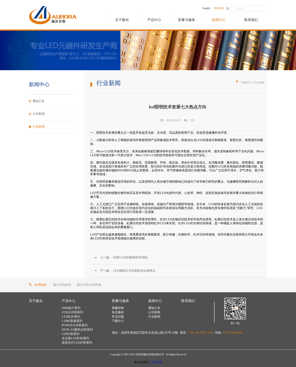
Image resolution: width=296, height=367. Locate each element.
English (206, 8)
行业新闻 (39, 126)
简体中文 (219, 8)
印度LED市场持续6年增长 (124, 257)
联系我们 (251, 20)
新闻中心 (219, 20)
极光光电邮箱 (62, 284)
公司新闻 (39, 113)
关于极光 (122, 20)
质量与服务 (186, 20)
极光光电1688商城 (89, 284)
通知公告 (39, 101)
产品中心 (154, 20)
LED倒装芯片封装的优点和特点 (128, 270)
